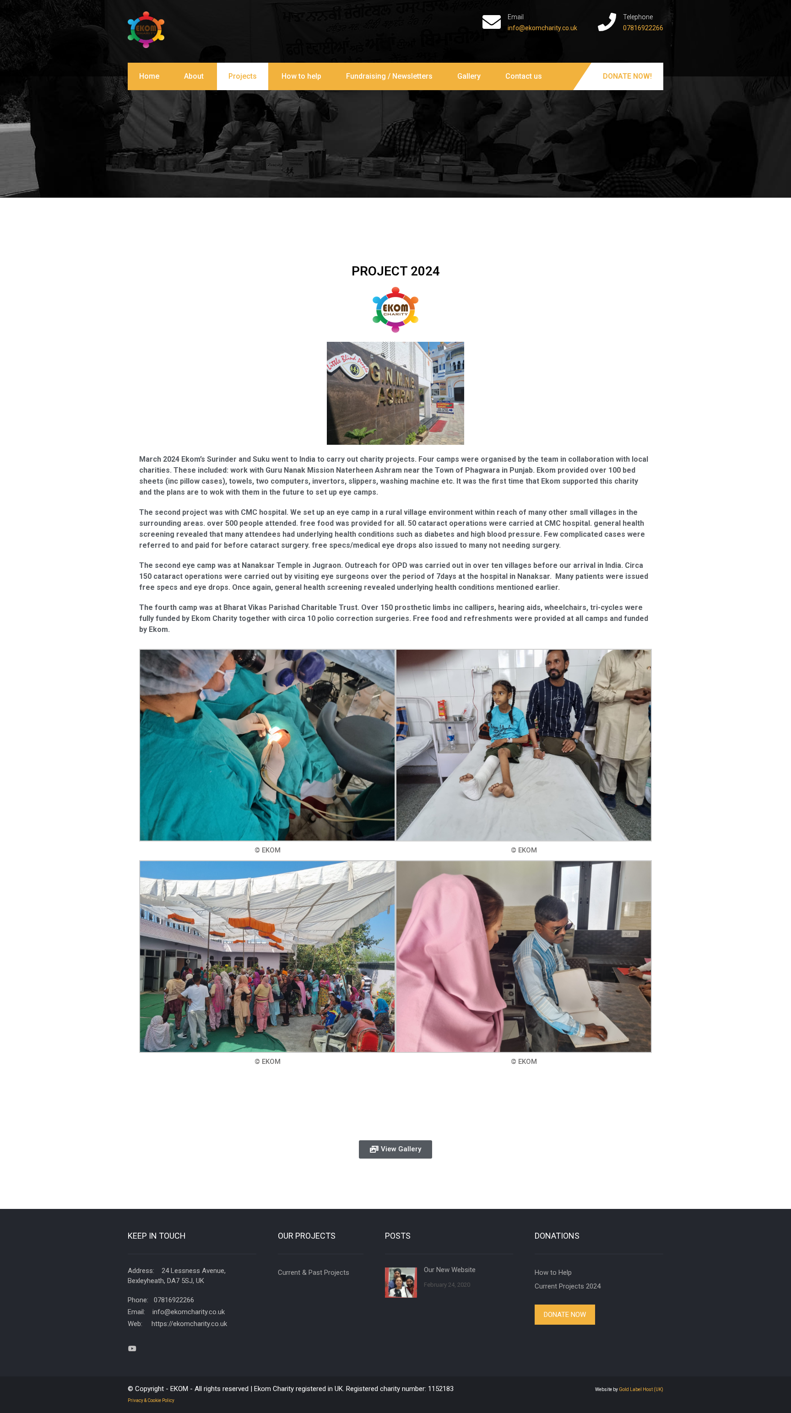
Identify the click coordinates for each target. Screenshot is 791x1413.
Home (149, 76)
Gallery (469, 76)
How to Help (553, 1272)
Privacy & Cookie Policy (151, 1400)
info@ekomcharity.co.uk (542, 28)
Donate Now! (627, 76)
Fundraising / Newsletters (389, 76)
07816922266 (643, 28)
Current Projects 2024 (568, 1286)
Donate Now (565, 1315)
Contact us (523, 76)
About (194, 76)
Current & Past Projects (313, 1272)
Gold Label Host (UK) (641, 1389)
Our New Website (450, 1270)
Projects (242, 76)
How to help (301, 76)
